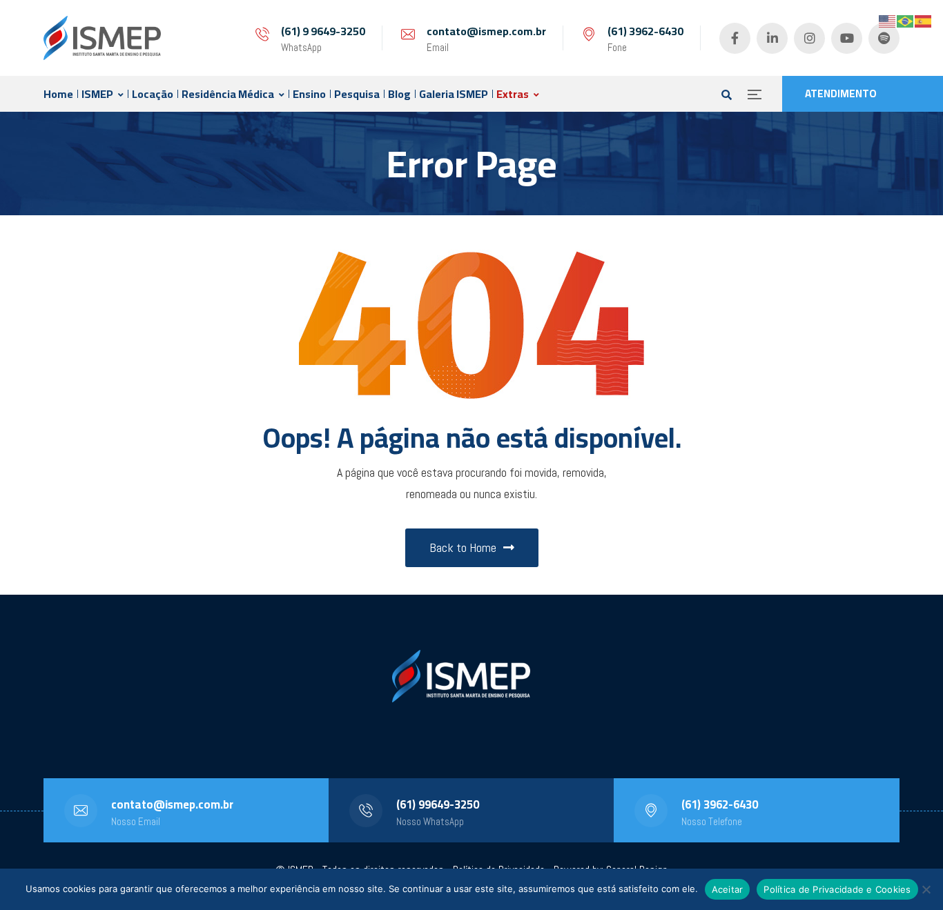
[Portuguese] (906, 20)
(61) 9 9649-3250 (323, 31)
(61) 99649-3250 (437, 804)
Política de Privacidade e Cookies (837, 889)
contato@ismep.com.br (486, 31)
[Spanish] (924, 20)
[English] (888, 20)
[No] (926, 889)
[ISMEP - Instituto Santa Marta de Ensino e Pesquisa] (102, 38)
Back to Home (462, 547)
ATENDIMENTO (841, 93)
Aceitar (727, 889)
